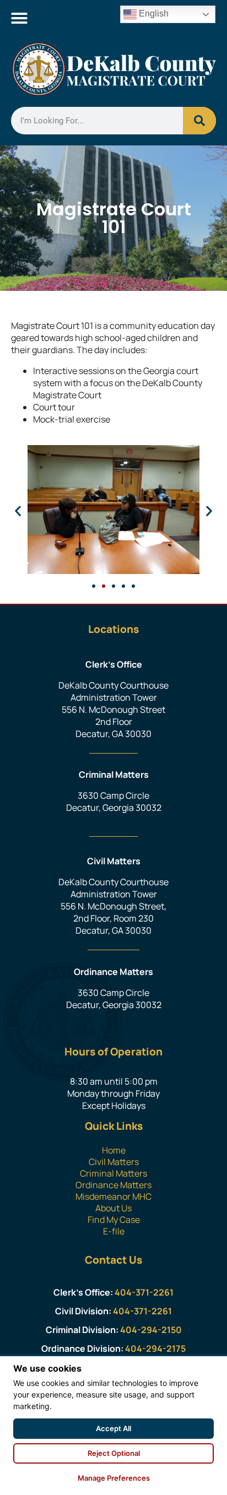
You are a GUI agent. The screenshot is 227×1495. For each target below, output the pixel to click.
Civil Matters (114, 1162)
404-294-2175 (155, 1348)
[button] (19, 18)
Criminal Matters (113, 1173)
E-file (114, 1231)
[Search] (199, 120)
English (153, 13)
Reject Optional (114, 1453)
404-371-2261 (144, 1292)
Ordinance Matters (113, 1185)
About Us (113, 1208)
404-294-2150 (151, 1330)
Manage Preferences (114, 1478)
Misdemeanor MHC (113, 1196)
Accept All (113, 1428)
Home (114, 1150)
